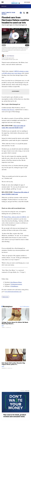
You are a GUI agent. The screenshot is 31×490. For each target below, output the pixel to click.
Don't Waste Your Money (8, 13)
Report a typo (5, 296)
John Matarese (10, 55)
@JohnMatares (14, 286)
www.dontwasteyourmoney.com (13, 291)
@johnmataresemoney (16, 284)
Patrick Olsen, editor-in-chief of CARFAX (15, 217)
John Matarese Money (16, 282)
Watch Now (26, 2)
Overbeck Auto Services (8, 109)
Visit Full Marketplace (24, 306)
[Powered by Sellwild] (27, 390)
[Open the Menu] (2, 2)
